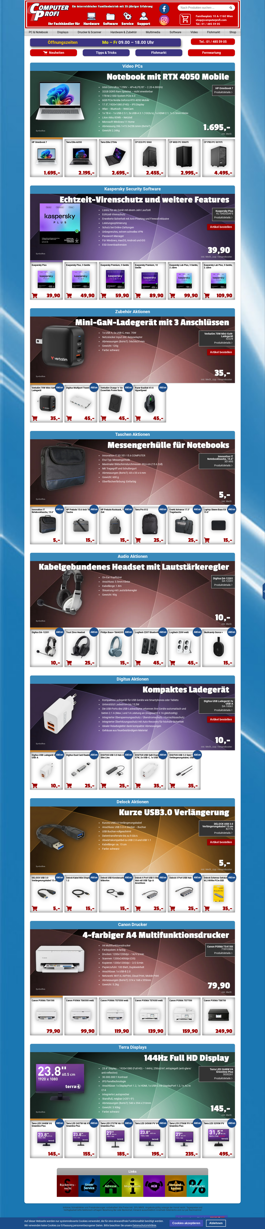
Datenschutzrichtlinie (144, 1225)
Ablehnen (216, 1223)
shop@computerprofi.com (211, 20)
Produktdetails (222, 92)
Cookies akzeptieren (186, 1223)
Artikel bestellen (221, 226)
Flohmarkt (213, 32)
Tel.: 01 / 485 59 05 (208, 24)
